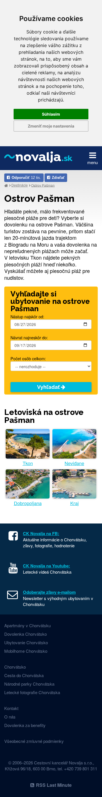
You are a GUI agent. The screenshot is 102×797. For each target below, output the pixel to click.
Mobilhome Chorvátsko (25, 651)
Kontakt (11, 708)
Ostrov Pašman (43, 185)
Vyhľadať (49, 387)
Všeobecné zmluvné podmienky (34, 741)
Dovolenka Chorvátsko (25, 634)
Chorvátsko (15, 667)
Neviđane (74, 463)
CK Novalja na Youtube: (46, 566)
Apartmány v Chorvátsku (27, 625)
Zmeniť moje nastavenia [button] (51, 126)
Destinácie (19, 185)
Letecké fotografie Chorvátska (32, 692)
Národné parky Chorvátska (29, 684)
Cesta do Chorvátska (24, 675)
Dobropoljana (28, 503)
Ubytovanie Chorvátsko (26, 642)
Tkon (28, 463)
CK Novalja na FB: (41, 533)
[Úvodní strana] (6, 185)
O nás (10, 717)
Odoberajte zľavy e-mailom (49, 592)
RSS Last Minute (54, 785)
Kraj (74, 503)
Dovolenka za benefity (25, 725)
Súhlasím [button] (51, 114)
